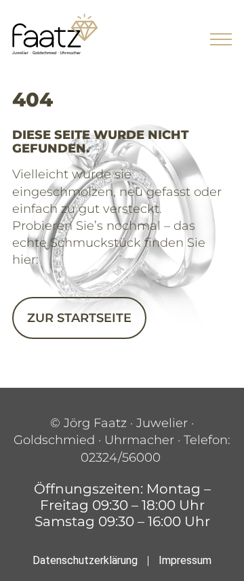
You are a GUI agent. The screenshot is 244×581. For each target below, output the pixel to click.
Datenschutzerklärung (85, 560)
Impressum (185, 560)
